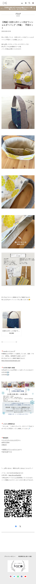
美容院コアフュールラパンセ (11, 449)
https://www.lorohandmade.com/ (10, 360)
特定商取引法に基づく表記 (25, 556)
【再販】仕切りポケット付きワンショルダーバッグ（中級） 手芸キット (17, 25)
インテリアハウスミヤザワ (10, 440)
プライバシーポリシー (9, 556)
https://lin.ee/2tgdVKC (15, 475)
